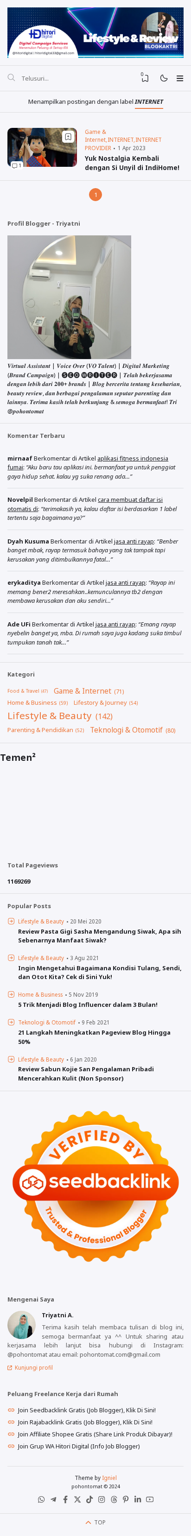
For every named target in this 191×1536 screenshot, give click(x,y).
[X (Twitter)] (77, 1501)
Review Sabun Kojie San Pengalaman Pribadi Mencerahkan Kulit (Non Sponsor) (86, 1073)
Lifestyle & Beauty (49, 715)
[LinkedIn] (137, 1501)
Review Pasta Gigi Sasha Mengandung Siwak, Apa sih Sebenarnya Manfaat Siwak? (99, 936)
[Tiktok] (89, 1501)
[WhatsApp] (41, 1501)
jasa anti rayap (134, 541)
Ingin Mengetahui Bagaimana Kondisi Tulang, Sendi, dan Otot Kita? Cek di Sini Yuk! (100, 972)
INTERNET (121, 139)
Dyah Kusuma (28, 541)
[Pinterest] (125, 1501)
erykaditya (24, 582)
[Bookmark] (68, 137)
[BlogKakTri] (95, 31)
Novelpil (20, 499)
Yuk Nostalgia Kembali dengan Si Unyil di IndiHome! (132, 163)
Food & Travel (23, 691)
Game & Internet (95, 136)
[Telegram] (53, 1501)
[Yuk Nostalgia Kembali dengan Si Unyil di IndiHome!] (42, 164)
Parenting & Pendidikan (40, 730)
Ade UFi (19, 624)
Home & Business (32, 702)
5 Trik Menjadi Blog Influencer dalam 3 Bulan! (88, 1004)
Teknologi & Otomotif (126, 730)
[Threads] (113, 1501)
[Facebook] (65, 1501)
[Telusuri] (11, 78)
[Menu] (179, 78)
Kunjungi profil (34, 1367)
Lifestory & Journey (100, 702)
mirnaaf (19, 458)
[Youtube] (149, 1501)
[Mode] (163, 78)
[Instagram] (101, 1501)
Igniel (109, 1477)
